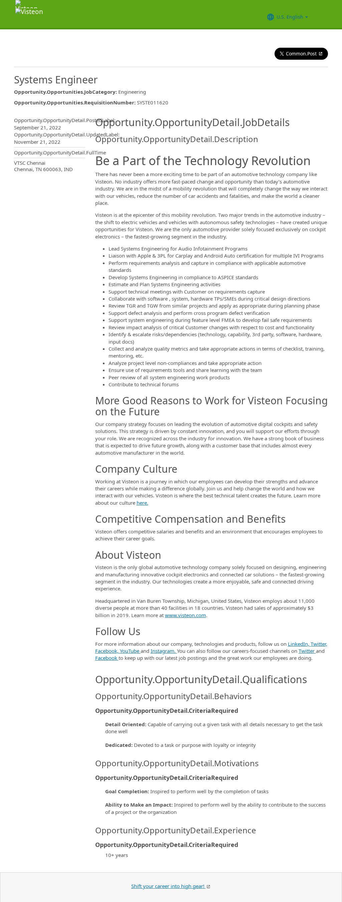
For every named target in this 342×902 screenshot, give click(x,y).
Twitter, (319, 643)
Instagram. (164, 650)
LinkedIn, (299, 643)
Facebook (107, 657)
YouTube (130, 650)
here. (142, 502)
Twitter (307, 650)
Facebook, (107, 650)
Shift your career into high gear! (168, 886)
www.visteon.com (185, 615)
